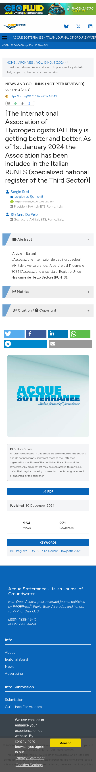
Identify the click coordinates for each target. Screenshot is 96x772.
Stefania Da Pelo (24, 214)
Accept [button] (65, 743)
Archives (25, 62)
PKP (16, 611)
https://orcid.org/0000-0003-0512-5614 (35, 201)
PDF (50, 491)
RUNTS (34, 551)
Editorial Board (16, 659)
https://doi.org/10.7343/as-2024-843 (33, 96)
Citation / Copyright (36, 310)
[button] (14, 334)
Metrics (22, 291)
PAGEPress (21, 607)
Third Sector (49, 551)
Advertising (14, 673)
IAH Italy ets (18, 551)
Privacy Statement (30, 758)
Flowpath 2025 (70, 551)
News (9, 666)
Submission (14, 699)
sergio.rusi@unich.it (29, 197)
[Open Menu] (5, 38)
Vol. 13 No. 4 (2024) (51, 62)
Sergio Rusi (19, 191)
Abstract (24, 239)
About (10, 652)
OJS (35, 611)
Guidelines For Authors (23, 707)
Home (10, 62)
